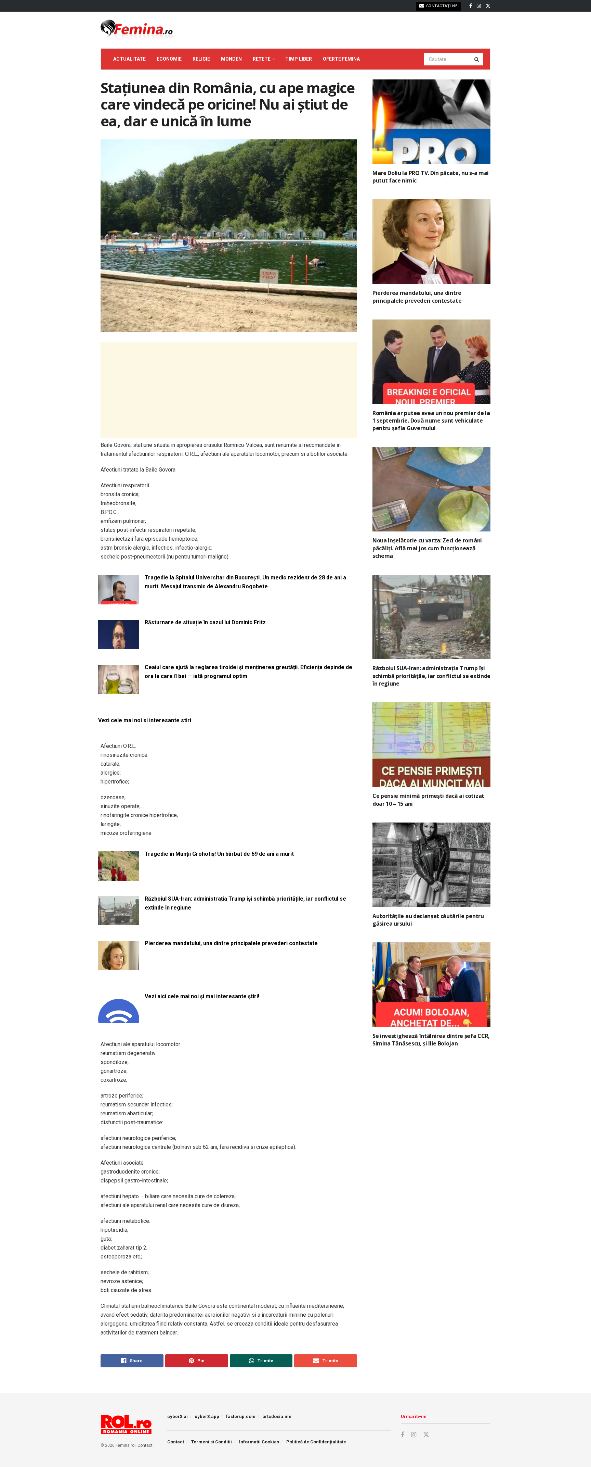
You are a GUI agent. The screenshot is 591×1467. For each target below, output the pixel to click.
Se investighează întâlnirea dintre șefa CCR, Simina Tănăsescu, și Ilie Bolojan (431, 1039)
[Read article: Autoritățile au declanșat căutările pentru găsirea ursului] (431, 865)
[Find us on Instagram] (479, 6)
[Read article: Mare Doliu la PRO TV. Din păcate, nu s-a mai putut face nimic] (431, 121)
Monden (231, 59)
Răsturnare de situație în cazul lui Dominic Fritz (205, 622)
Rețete (262, 59)
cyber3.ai (177, 1416)
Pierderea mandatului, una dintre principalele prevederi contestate (231, 943)
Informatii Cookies (259, 1441)
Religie (201, 59)
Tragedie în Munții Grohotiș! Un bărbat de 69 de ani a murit (219, 854)
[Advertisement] (229, 390)
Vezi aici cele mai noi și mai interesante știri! (202, 996)
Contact (145, 1445)
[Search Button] (477, 59)
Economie (169, 59)
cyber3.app (207, 1416)
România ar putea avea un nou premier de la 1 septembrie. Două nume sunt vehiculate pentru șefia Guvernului (431, 420)
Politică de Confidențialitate (316, 1441)
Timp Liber (298, 59)
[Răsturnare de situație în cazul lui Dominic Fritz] (118, 645)
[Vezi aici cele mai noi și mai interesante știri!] (118, 1019)
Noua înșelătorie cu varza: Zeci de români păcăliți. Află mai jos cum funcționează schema (427, 548)
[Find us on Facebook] (470, 6)
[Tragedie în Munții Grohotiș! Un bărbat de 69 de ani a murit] (118, 876)
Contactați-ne (441, 6)
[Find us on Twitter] (488, 6)
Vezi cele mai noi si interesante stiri (144, 720)
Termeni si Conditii (211, 1441)
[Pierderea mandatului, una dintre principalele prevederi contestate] (118, 966)
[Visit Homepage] (137, 30)
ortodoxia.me (276, 1416)
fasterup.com (240, 1416)
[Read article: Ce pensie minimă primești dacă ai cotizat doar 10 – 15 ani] (431, 744)
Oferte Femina (341, 59)
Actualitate (129, 59)
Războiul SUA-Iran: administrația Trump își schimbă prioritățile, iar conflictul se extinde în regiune (245, 903)
